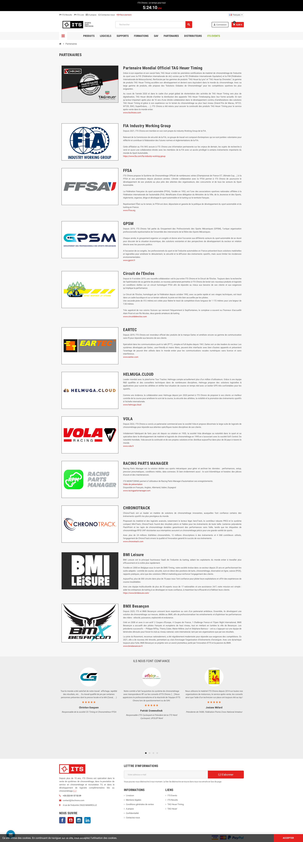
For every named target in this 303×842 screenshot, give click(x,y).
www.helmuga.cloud (132, 404)
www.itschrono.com (132, 112)
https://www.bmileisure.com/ (136, 593)
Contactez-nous (107, 15)
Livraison (130, 795)
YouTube (71, 820)
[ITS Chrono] (77, 24)
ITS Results (66, 15)
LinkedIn (87, 820)
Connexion (220, 24)
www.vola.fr (128, 446)
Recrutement (125, 15)
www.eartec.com (130, 357)
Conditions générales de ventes (140, 804)
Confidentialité (132, 813)
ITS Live (80, 15)
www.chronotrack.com (133, 541)
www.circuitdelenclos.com (135, 316)
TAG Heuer (172, 809)
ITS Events (172, 795)
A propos (92, 15)
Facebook (62, 820)
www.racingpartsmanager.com (136, 490)
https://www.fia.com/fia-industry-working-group (144, 156)
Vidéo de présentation (133, 484)
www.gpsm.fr (129, 260)
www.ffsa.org (129, 210)
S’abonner (227, 774)
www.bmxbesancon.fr (133, 646)
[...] (75, 791)
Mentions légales (133, 800)
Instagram (79, 820)
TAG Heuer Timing (175, 804)
